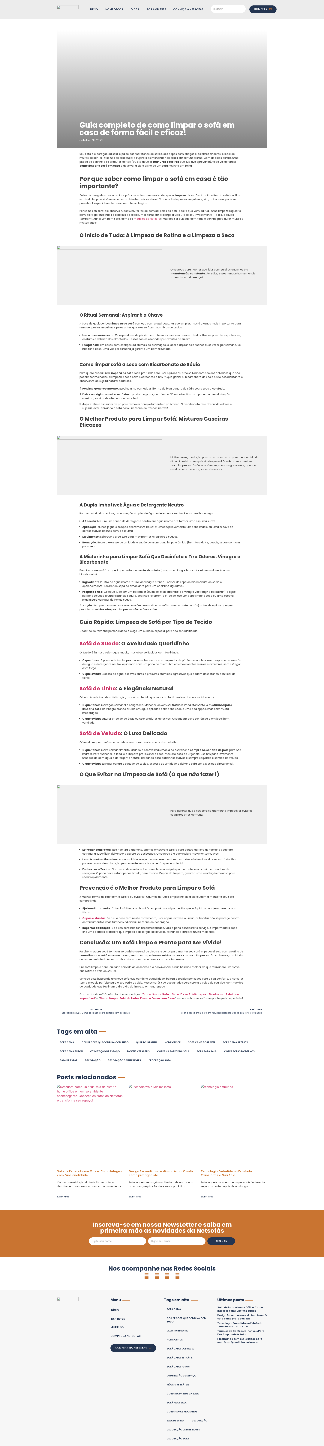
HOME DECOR (114, 9)
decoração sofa (159, 1060)
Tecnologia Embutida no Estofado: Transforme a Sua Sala (227, 1173)
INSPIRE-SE (117, 1319)
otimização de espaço (105, 1051)
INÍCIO (93, 9)
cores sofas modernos (239, 1051)
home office (173, 1042)
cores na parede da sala (173, 1051)
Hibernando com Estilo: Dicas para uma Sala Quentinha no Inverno (239, 1340)
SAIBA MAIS (63, 1196)
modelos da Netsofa (147, 219)
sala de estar (68, 1060)
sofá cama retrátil (235, 1042)
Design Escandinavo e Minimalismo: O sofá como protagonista (242, 1316)
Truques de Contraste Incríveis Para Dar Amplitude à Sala (241, 1332)
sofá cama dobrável (201, 1042)
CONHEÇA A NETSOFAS (188, 9)
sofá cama (67, 1042)
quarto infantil (146, 1042)
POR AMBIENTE (156, 9)
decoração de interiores (124, 1060)
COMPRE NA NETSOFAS (125, 1336)
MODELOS (117, 1327)
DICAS (135, 9)
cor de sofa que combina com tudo (105, 1042)
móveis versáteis (138, 1051)
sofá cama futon (71, 1051)
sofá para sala (207, 1051)
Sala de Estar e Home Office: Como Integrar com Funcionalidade (240, 1309)
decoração (92, 1060)
